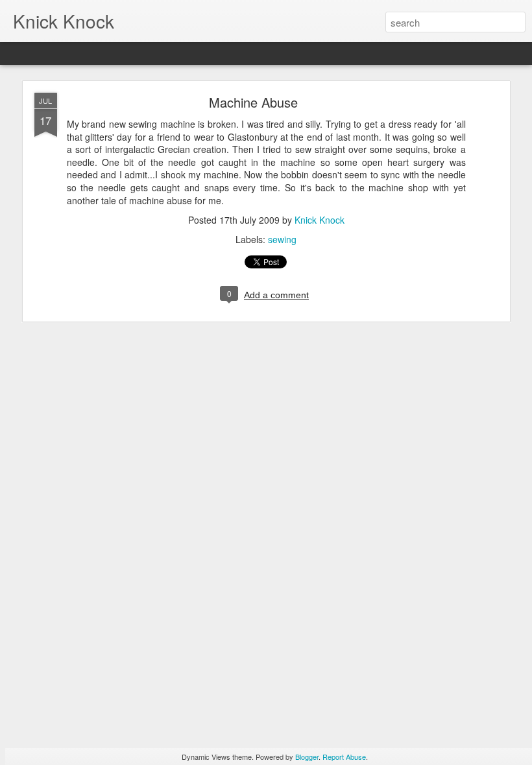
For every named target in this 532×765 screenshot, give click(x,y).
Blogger (307, 756)
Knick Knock (320, 219)
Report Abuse (344, 756)
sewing (282, 239)
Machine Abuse (253, 102)
